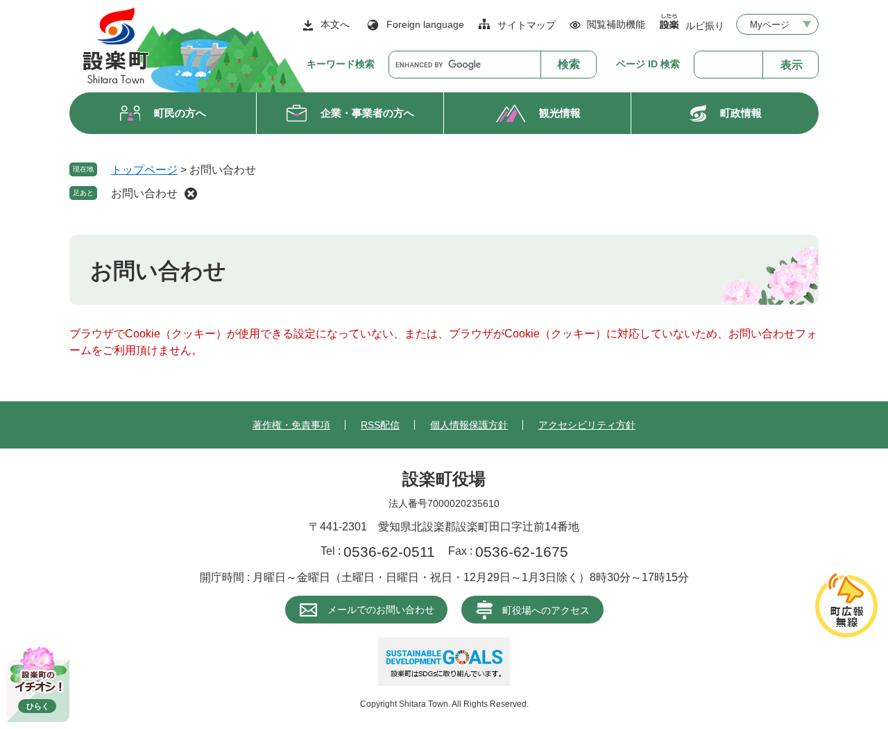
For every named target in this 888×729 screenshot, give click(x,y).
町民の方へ (180, 113)
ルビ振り (704, 25)
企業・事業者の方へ (367, 113)
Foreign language (425, 24)
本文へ (335, 24)
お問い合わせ (144, 193)
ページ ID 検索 (648, 63)
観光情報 (560, 113)
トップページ (144, 170)
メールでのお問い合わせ (380, 609)
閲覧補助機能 (616, 24)
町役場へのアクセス (546, 610)
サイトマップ (526, 25)
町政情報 (741, 113)
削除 (191, 193)
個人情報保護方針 (469, 424)
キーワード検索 (341, 63)
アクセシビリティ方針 (586, 424)
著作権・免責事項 (291, 424)
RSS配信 (380, 424)
